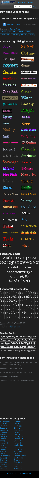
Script (3, 458)
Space (3, 462)
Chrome (18, 428)
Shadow (18, 458)
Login (35, 6)
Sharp (3, 460)
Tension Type (15, 29)
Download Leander (13, 24)
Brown (3, 426)
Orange (4, 449)
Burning (18, 426)
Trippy (3, 466)
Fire (16, 432)
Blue (17, 424)
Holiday (18, 443)
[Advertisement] (19, 399)
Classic (3, 32)
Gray (3, 441)
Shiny (17, 460)
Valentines (19, 466)
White (3, 469)
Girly (17, 434)
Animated (18, 422)
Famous (20, 32)
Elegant (12, 32)
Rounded (5, 456)
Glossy (4, 437)
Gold (3, 439)
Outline (18, 449)
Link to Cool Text (25, 473)
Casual (3, 428)
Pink (3, 451)
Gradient (18, 439)
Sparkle (18, 462)
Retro (17, 454)
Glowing (18, 437)
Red (3, 454)
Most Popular (5, 422)
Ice (2, 445)
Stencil (3, 464)
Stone (17, 464)
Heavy (4, 443)
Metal (3, 447)
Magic (23, 35)
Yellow (18, 469)
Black (3, 424)
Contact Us (11, 473)
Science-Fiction (20, 456)
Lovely (31, 35)
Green (17, 441)
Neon (17, 447)
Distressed (5, 35)
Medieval (15, 35)
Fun (3, 434)
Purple (18, 451)
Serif (28, 32)
